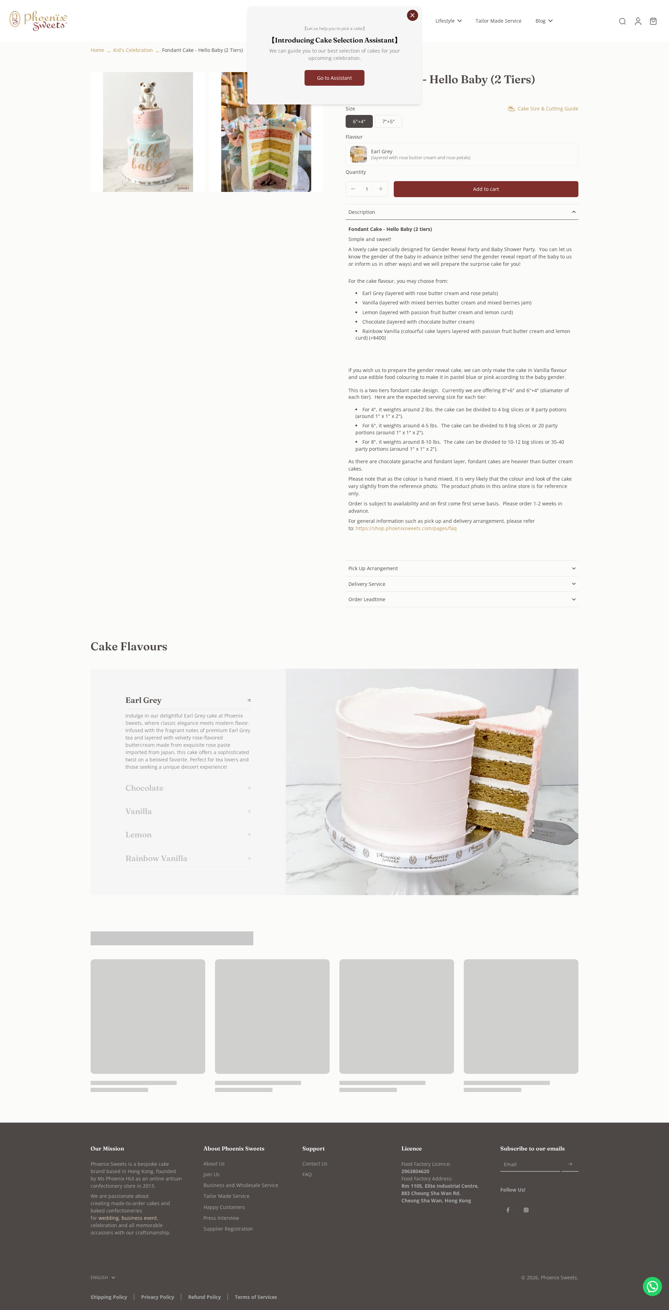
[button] (486, 189)
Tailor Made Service (226, 1196)
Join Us (211, 1174)
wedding (109, 1218)
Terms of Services (256, 1297)
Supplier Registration (228, 1228)
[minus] (353, 188)
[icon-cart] (653, 21)
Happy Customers (224, 1207)
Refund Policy (204, 1297)
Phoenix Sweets (559, 1277)
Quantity (356, 172)
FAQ (307, 1174)
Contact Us (315, 1163)
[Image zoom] (148, 132)
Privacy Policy (157, 1297)
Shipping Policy (109, 1297)
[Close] (412, 15)
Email (510, 1164)
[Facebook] (508, 1210)
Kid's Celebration (133, 50)
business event (139, 1218)
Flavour (354, 136)
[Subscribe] (570, 1164)
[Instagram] (526, 1210)
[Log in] (637, 20)
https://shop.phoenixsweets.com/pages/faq (406, 528)
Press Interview (221, 1218)
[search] (622, 21)
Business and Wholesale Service (240, 1185)
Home (97, 50)
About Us (214, 1163)
